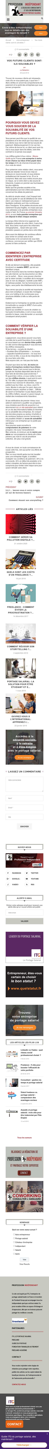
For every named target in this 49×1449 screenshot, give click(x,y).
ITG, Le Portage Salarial (21, 1336)
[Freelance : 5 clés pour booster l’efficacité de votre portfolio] (12, 1065)
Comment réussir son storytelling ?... (20, 648)
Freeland (15, 1340)
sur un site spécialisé (24, 407)
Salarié (18, 1250)
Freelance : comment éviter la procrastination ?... (20, 610)
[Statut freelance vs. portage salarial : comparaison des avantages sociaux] (12, 1092)
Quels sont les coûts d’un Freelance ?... (21, 573)
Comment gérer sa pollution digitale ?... (21, 538)
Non (41, 33)
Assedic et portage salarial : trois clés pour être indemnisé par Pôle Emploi (31, 1114)
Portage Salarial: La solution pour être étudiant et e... (20, 684)
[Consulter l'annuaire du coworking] (24, 1182)
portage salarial (17, 1297)
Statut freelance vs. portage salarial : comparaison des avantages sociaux (29, 1096)
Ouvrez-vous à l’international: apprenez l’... (20, 719)
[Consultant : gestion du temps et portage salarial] (12, 1080)
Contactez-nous (19, 1384)
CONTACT (14, 1424)
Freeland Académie (19, 1350)
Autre (17, 1254)
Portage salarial (21, 1238)
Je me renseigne (24, 757)
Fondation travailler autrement (25, 1347)
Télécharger (22, 1445)
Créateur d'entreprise (23, 1242)
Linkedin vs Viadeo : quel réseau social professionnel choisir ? (32, 1052)
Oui (40, 27)
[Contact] (24, 1148)
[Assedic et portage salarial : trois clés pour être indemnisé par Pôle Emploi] (12, 1110)
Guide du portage (19, 1343)
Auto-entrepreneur (22, 40)
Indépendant (20, 1246)
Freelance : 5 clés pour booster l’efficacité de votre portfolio (31, 1067)
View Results (24, 1264)
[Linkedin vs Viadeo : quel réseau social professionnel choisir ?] (12, 1050)
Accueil (8, 40)
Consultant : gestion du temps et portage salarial (31, 1081)
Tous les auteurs (24, 1137)
